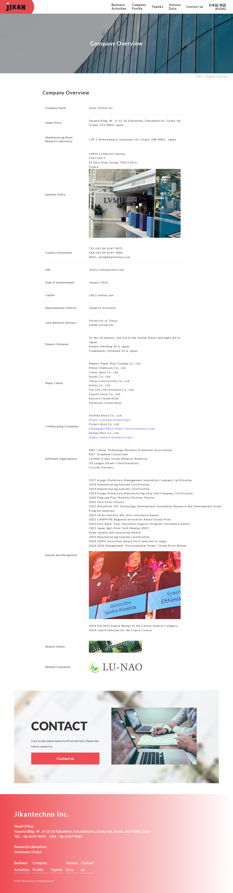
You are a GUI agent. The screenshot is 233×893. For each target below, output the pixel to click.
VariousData (72, 866)
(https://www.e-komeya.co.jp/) (111, 437)
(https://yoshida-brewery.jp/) (110, 419)
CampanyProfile (40, 866)
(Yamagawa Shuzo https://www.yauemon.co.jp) (122, 428)
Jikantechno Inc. (41, 814)
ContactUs (87, 866)
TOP (198, 76)
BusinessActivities (21, 866)
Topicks (56, 870)
